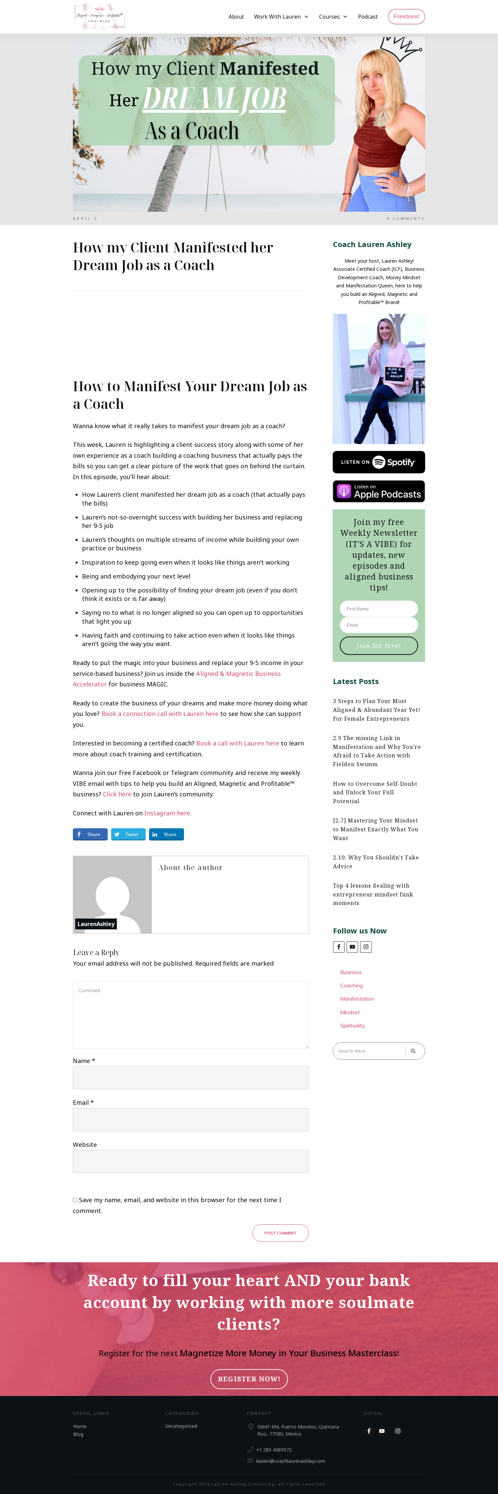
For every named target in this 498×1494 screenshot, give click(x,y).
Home (80, 1426)
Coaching (351, 985)
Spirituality (352, 1025)
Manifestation (357, 998)
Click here (117, 794)
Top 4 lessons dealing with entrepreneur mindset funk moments (373, 894)
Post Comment (281, 1233)
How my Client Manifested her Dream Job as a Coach (173, 256)
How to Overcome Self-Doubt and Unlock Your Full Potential (375, 792)
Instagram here (167, 813)
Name (84, 1061)
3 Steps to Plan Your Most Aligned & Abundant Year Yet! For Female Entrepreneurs (376, 709)
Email (83, 1102)
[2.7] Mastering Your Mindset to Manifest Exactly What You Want (375, 829)
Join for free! (379, 645)
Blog (78, 1434)
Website (85, 1144)
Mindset (350, 1012)
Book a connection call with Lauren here (160, 714)
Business (351, 972)
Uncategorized (181, 1425)
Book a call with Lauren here (237, 743)
